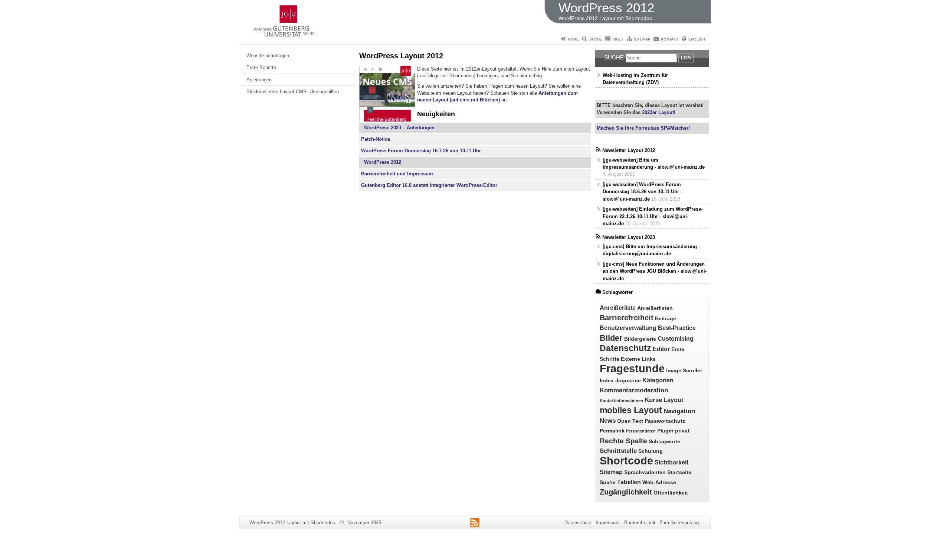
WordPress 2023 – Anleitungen (398, 127)
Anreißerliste (618, 308)
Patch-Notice (375, 139)
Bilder (611, 338)
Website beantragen (267, 55)
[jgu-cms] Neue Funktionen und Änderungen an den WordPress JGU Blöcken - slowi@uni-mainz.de (655, 271)
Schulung (650, 451)
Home (573, 39)
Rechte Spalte (623, 441)
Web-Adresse (659, 482)
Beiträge (665, 318)
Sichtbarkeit (671, 462)
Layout (673, 400)
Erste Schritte (261, 67)
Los (686, 58)
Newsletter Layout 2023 (628, 237)
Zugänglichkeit (626, 492)
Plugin (665, 431)
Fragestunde (632, 368)
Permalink (612, 431)
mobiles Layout (631, 410)
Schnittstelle (618, 450)
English (696, 39)
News (608, 420)
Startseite (679, 472)
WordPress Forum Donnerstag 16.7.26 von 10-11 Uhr (421, 150)
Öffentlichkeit (670, 493)
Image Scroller (684, 370)
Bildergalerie (640, 339)
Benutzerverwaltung (628, 328)
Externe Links (638, 359)
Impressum (608, 522)
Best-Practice (677, 328)
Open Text (630, 421)
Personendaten (641, 431)
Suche (595, 39)
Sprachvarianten (645, 472)
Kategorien (658, 380)
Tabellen (629, 482)
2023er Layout (657, 112)
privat (682, 431)
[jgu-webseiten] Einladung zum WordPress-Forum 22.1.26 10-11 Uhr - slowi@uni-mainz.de (652, 216)
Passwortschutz (665, 421)
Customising (676, 339)
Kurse (653, 400)
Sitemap (642, 39)
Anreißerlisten (655, 308)
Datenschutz (625, 348)
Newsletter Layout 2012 (628, 150)
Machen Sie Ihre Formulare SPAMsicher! (643, 128)
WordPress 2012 (381, 162)
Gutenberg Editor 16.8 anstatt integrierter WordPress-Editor (429, 185)
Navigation (679, 411)
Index (618, 39)
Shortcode (626, 461)
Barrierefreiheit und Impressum (397, 173)
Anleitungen (259, 79)
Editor (661, 349)
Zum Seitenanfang (679, 522)
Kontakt (669, 39)
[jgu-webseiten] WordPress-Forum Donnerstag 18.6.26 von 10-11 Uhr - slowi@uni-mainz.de (642, 191)
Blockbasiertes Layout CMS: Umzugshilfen (292, 91)
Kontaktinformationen (621, 400)
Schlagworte (664, 441)
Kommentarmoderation (634, 390)
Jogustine (628, 380)
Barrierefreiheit (626, 318)
